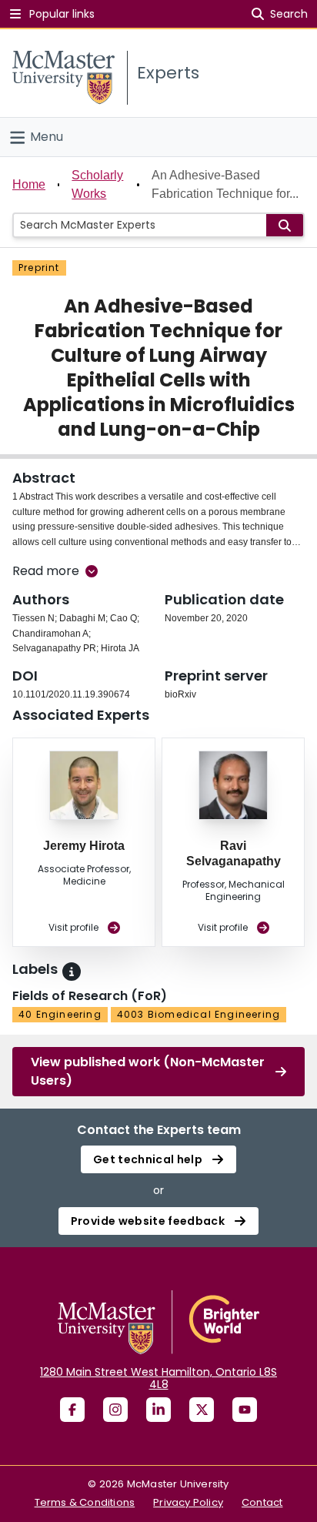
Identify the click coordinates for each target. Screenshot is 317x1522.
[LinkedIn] (158, 1409)
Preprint (39, 267)
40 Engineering (60, 1014)
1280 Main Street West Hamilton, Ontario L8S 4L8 (158, 1378)
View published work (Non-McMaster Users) (148, 1071)
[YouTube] (244, 1409)
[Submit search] (284, 225)
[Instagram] (115, 1409)
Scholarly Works (97, 184)
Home (28, 184)
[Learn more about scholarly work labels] (71, 971)
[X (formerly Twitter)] (201, 1409)
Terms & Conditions (85, 1502)
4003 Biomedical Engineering (198, 1014)
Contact (262, 1502)
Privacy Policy (188, 1502)
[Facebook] (72, 1409)
